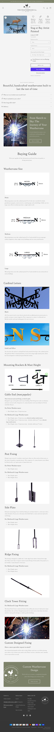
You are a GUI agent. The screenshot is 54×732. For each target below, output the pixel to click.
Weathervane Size (34, 39)
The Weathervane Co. (19, 727)
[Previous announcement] (2, 1)
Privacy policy (40, 727)
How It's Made (35, 141)
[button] (3, 8)
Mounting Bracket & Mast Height (37, 52)
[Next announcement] (51, 1)
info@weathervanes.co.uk (10, 702)
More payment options (40, 72)
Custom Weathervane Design (20, 705)
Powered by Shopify (26, 727)
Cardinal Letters (34, 45)
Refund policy (34, 727)
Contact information (46, 728)
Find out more (34, 681)
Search (17, 698)
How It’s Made (19, 710)
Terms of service (47, 727)
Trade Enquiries (19, 702)
